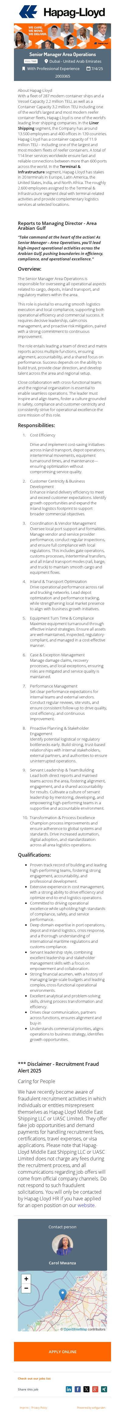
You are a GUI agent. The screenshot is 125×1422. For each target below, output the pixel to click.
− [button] (26, 1288)
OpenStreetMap (75, 1329)
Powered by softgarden (91, 1408)
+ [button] (26, 1279)
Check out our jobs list (34, 1378)
